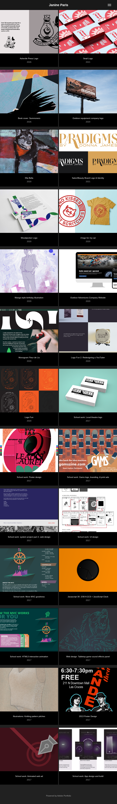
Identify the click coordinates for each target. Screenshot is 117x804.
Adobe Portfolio (64, 796)
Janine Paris (58, 5)
